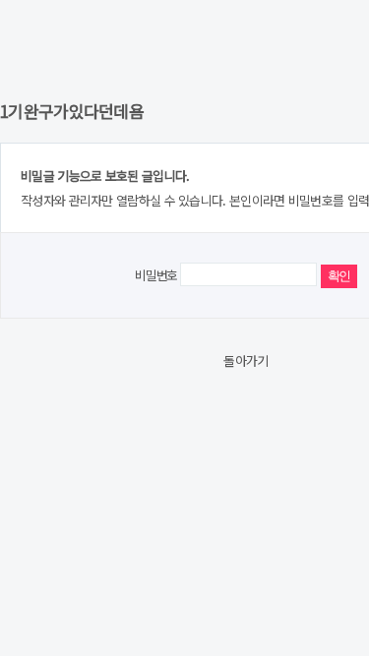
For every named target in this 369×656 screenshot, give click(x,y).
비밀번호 (156, 275)
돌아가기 (245, 360)
